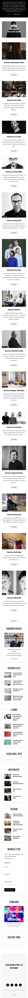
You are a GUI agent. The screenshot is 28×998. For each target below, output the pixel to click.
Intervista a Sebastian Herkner (14, 473)
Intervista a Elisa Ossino (14, 514)
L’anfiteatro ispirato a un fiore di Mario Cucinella (18, 742)
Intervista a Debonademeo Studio (14, 62)
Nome (5, 867)
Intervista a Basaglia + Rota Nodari (14, 390)
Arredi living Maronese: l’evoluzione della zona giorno (18, 726)
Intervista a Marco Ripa (14, 100)
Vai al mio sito (14, 658)
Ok (8, 14)
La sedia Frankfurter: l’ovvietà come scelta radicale (18, 734)
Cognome (6, 874)
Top (14, 994)
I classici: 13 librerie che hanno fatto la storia (17, 674)
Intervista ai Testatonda (14, 427)
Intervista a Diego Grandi (14, 220)
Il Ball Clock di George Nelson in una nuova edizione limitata (18, 697)
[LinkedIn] (20, 985)
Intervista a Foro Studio (14, 270)
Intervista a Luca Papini (14, 137)
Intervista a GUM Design (14, 598)
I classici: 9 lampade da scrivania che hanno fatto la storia (18, 682)
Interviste (14, 25)
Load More (13, 621)
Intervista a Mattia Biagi (14, 552)
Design (4, 594)
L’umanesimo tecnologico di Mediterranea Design (18, 822)
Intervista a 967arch (14, 310)
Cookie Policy (17, 14)
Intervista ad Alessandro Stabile (14, 30)
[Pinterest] (16, 985)
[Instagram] (11, 985)
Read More (14, 74)
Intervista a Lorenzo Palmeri (14, 172)
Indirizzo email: (8, 881)
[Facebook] (7, 985)
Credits (22, 990)
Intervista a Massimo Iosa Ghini (14, 351)
